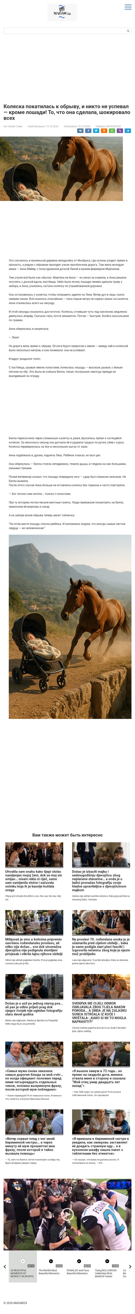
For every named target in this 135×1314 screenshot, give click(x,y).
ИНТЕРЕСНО (114, 126)
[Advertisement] (67, 68)
